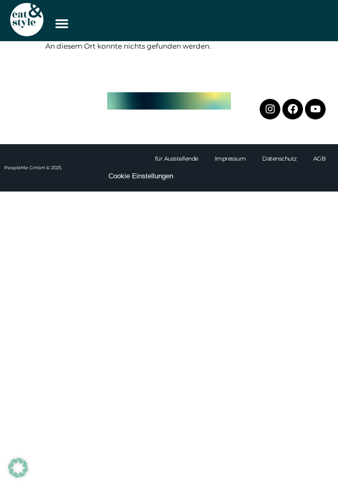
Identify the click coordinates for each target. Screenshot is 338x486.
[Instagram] (270, 109)
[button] (61, 23)
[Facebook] (292, 109)
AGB (319, 158)
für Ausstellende (176, 158)
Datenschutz (279, 158)
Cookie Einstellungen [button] (140, 176)
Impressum (230, 158)
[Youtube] (315, 109)
